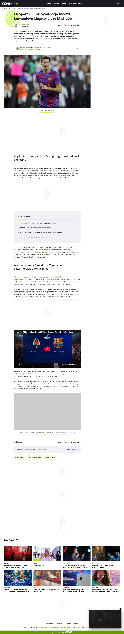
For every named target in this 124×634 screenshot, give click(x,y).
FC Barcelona (19, 457)
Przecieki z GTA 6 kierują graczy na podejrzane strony (35, 227)
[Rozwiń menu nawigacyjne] (121, 3)
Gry (10, 8)
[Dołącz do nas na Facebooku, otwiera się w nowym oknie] (77, 449)
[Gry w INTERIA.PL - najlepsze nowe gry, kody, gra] (16, 3)
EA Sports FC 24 (50, 457)
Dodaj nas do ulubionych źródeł (35, 49)
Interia (5, 8)
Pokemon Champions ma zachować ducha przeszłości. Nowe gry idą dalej (41, 232)
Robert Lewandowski (34, 457)
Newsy (13, 8)
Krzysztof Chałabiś (24, 24)
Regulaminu (44, 627)
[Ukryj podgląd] (120, 609)
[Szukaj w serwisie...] (114, 3)
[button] (49, 3)
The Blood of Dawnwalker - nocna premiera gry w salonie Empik (38, 223)
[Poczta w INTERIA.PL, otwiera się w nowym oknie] (117, 3)
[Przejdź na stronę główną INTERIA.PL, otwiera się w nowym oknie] (7, 3)
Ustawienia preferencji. (65, 627)
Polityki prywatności (54, 627)
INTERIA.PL (80, 627)
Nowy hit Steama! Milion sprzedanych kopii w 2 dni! (35, 237)
